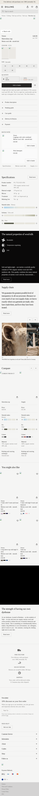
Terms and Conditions (7, 786)
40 (26, 66)
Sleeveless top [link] (31, 15)
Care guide (8, 113)
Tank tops (24, 15)
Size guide (7, 62)
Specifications (6, 166)
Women (3, 15)
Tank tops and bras (16, 15)
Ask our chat (7, 727)
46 (12, 70)
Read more (32, 177)
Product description (10, 102)
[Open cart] (36, 6)
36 (12, 66)
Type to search (9, 11)
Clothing (9, 15)
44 (5, 70)
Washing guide (9, 108)
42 (34, 66)
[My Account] (27, 6)
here (7, 715)
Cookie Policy (5, 791)
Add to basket (17, 85)
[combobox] (5, 779)
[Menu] (2, 7)
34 (5, 66)
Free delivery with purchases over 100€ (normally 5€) (19, 2)
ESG (3, 794)
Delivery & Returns (11, 119)
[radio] (3, 79)
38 (19, 66)
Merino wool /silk (20, 166)
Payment (7, 124)
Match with (7, 31)
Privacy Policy (5, 789)
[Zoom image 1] (6, 26)
